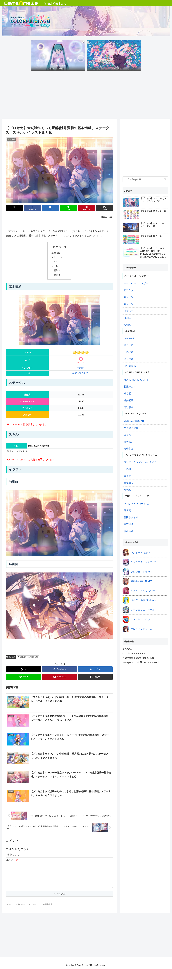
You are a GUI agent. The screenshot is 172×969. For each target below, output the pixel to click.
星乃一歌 (128, 345)
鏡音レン (128, 304)
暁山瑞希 (128, 531)
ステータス (56, 257)
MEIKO (128, 318)
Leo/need (129, 338)
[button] (104, 208)
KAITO (127, 324)
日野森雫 (128, 407)
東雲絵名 (128, 524)
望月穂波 (128, 359)
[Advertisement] (86, 95)
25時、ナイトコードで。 (137, 503)
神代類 (127, 490)
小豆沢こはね (131, 428)
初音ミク (128, 290)
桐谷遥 (127, 393)
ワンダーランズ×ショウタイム (140, 462)
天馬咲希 (128, 352)
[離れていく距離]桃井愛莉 (29, 657)
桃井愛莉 (80, 368)
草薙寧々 (128, 483)
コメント (12, 859)
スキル (54, 261)
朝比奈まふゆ (131, 517)
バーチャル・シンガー (136, 283)
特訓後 (57, 274)
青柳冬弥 (128, 448)
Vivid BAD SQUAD (134, 421)
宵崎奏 (127, 510)
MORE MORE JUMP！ (81, 373)
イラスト (55, 266)
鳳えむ (127, 476)
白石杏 (127, 434)
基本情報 (55, 253)
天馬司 (127, 469)
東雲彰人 (128, 441)
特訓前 (57, 270)
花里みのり (130, 386)
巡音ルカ (128, 311)
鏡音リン (128, 297)
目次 (55, 247)
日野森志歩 (130, 366)
